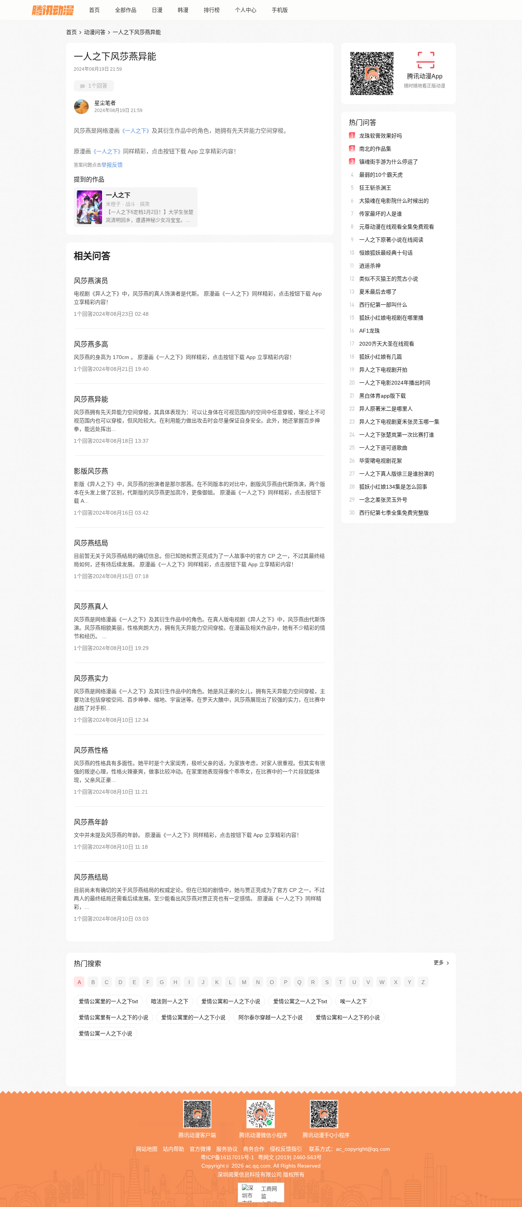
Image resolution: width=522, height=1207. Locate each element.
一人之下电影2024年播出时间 (394, 383)
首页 (94, 10)
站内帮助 (173, 1149)
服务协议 (227, 1149)
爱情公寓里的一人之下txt (108, 1001)
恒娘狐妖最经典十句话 (386, 253)
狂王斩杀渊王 (375, 188)
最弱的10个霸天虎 (381, 175)
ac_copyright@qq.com (363, 1149)
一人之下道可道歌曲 (383, 448)
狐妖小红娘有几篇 (380, 357)
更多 (439, 962)
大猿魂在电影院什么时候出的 (394, 201)
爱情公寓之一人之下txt (300, 1001)
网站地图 (146, 1149)
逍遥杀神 (370, 266)
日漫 (157, 10)
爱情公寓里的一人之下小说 (193, 1017)
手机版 (280, 10)
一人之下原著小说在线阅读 (391, 240)
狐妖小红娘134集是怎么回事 (393, 487)
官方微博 (200, 1149)
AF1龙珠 (369, 331)
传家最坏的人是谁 (380, 214)
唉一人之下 (353, 1001)
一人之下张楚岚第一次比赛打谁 (396, 435)
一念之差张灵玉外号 (383, 500)
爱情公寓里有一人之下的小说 (113, 1017)
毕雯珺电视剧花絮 (380, 461)
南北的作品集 (375, 149)
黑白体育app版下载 (382, 396)
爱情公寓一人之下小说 (105, 1033)
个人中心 (245, 10)
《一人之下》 (136, 131)
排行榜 (212, 10)
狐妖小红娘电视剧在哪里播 (391, 318)
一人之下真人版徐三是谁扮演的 (396, 474)
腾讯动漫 (53, 10)
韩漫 (183, 10)
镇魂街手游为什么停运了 (388, 162)
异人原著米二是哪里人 (386, 409)
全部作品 (125, 10)
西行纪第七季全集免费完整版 (394, 513)
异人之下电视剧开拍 (383, 370)
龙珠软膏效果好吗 (380, 136)
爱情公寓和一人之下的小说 (348, 1017)
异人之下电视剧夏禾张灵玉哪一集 (399, 422)
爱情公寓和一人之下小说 (230, 1001)
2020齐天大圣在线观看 (386, 344)
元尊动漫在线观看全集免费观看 (396, 227)
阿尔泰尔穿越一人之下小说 (270, 1017)
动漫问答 (94, 32)
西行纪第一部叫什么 (383, 305)
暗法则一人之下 (169, 1001)
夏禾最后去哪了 (378, 292)
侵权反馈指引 (286, 1149)
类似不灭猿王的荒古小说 (388, 279)
